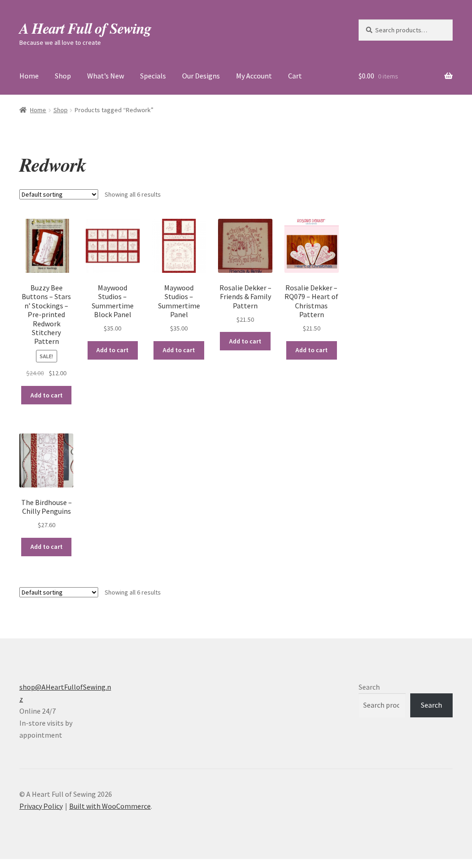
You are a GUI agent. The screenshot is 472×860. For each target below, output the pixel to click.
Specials (153, 75)
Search (369, 687)
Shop (63, 75)
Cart (295, 75)
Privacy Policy (41, 806)
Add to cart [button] (46, 395)
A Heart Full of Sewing (85, 28)
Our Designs (201, 75)
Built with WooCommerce (110, 806)
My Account (254, 75)
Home (29, 75)
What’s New (105, 75)
